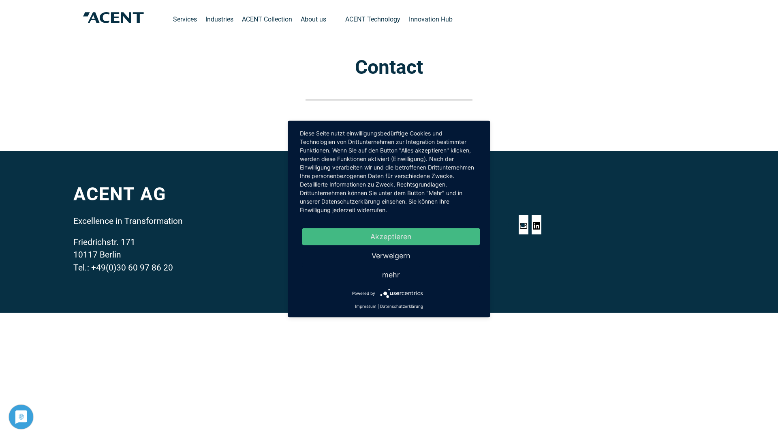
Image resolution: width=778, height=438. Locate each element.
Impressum (365, 306)
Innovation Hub (431, 19)
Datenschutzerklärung (401, 306)
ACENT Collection (267, 19)
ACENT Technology (372, 19)
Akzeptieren (391, 236)
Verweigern (391, 255)
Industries (219, 19)
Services (185, 19)
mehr (391, 275)
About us (313, 19)
